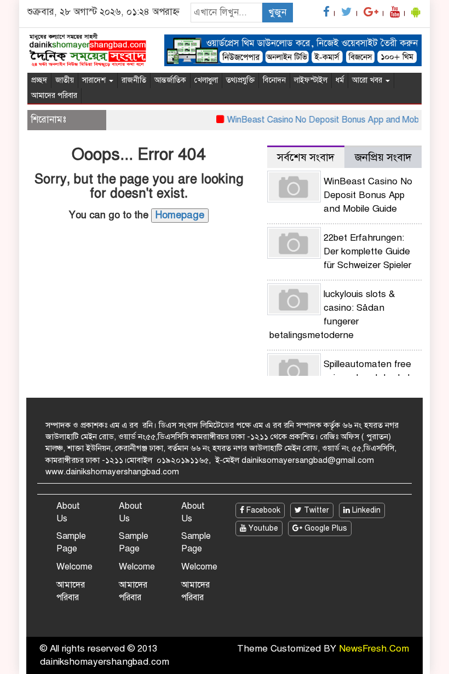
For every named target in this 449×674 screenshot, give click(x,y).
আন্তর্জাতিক (170, 80)
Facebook (262, 510)
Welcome (74, 566)
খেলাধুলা (206, 80)
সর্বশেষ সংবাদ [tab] (306, 157)
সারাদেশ (95, 80)
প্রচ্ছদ (39, 80)
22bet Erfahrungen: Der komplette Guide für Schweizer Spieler (367, 251)
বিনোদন (274, 80)
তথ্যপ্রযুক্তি (240, 80)
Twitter (315, 510)
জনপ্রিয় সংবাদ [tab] (383, 157)
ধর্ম (340, 80)
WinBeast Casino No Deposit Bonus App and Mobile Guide (334, 119)
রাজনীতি (134, 80)
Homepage (180, 215)
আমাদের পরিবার (54, 95)
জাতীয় (64, 80)
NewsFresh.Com (374, 648)
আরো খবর (368, 80)
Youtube (262, 528)
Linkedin (365, 510)
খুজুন (277, 12)
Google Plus (324, 528)
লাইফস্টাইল (310, 80)
